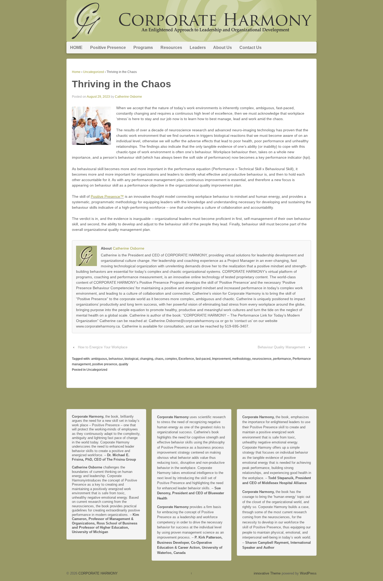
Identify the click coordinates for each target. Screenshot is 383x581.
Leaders (198, 47)
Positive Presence (108, 47)
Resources (171, 47)
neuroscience (261, 359)
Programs (143, 47)
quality (123, 364)
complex (171, 359)
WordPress (308, 573)
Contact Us (250, 47)
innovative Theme (267, 573)
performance (282, 359)
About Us (222, 47)
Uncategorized (93, 72)
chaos (159, 359)
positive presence (104, 364)
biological (131, 359)
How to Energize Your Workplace (102, 347)
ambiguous (99, 359)
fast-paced (203, 359)
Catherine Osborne (128, 96)
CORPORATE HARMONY (97, 573)
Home (76, 72)
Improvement (221, 359)
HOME (76, 47)
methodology (241, 359)
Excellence (186, 359)
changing (146, 359)
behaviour (116, 359)
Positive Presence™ (107, 196)
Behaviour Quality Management (281, 347)
